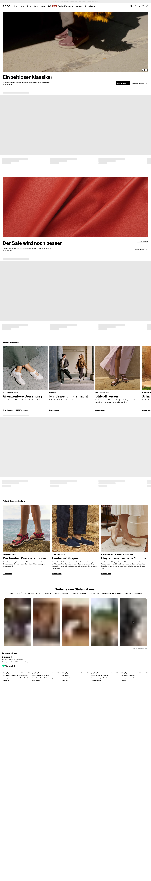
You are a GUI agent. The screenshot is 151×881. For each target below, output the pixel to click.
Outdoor (42, 6)
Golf (49, 6)
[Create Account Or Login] (135, 6)
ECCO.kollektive (90, 6)
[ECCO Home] (6, 6)
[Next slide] (147, 174)
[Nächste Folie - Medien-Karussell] (149, 370)
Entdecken (79, 6)
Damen (22, 6)
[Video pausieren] (146, 70)
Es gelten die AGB (142, 158)
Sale (54, 6)
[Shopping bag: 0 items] (147, 6)
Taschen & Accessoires (65, 6)
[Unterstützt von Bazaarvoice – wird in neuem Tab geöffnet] (140, 397)
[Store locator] (139, 6)
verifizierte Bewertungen (84, 1)
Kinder (36, 6)
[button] (75, 42)
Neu (15, 6)
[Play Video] (75, 42)
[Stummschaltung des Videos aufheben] (143, 70)
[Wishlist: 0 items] (143, 6)
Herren (29, 6)
